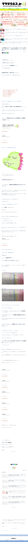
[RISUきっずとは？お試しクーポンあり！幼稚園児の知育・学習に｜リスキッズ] (7, 22)
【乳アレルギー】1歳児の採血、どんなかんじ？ (9, 92)
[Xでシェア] (2, 52)
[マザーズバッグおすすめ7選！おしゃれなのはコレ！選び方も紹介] (21, 22)
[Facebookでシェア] (3, 52)
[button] (8, 52)
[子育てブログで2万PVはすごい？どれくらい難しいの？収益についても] (21, 15)
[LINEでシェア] (6, 52)
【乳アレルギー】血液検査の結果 (7, 93)
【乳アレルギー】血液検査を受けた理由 (8, 91)
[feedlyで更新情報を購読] (13, 468)
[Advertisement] (14, 56)
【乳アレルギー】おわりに (6, 96)
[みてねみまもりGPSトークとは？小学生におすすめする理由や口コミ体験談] (7, 15)
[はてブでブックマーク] (5, 52)
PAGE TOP (14, 535)
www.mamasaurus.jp (5, 131)
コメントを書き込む (14, 528)
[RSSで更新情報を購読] (14, 468)
